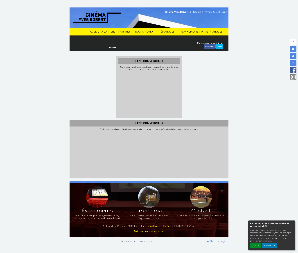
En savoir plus (269, 245)
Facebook (209, 46)
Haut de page (217, 241)
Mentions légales (151, 226)
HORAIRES (124, 31)
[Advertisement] (149, 93)
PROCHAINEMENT (144, 31)
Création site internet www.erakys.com (138, 241)
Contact (167, 226)
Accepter (256, 245)
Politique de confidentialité (148, 231)
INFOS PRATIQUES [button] (212, 31)
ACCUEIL (94, 31)
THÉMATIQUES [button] (166, 31)
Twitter (219, 46)
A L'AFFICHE (108, 31)
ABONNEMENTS (189, 31)
